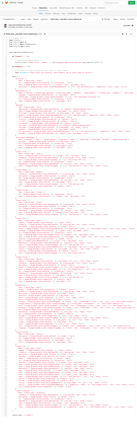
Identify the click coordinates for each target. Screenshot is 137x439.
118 (6, 275)
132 (6, 303)
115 (6, 269)
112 (6, 263)
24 (6, 85)
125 (6, 289)
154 (6, 348)
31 (6, 99)
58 (6, 153)
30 (6, 97)
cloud (20, 2)
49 (6, 135)
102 (6, 243)
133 (6, 305)
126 (6, 291)
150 (6, 340)
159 (6, 358)
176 (6, 393)
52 (6, 141)
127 (6, 293)
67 (6, 172)
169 (6, 378)
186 (6, 413)
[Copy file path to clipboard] (45, 34)
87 (6, 212)
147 (6, 334)
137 (6, 314)
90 (6, 218)
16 (6, 68)
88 (6, 214)
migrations (44, 19)
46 (6, 129)
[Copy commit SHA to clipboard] (132, 26)
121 (6, 281)
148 (6, 336)
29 (6, 95)
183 (6, 407)
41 (6, 119)
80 (6, 198)
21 (6, 78)
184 (6, 409)
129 (6, 297)
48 (6, 133)
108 (6, 255)
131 (6, 301)
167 (6, 374)
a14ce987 (126, 25)
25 (6, 87)
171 (6, 382)
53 (6, 143)
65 (6, 168)
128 (6, 295)
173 (6, 386)
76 (6, 190)
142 (6, 324)
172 (6, 384)
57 (6, 151)
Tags (63, 13)
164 (6, 368)
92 (6, 222)
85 (6, 208)
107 (6, 253)
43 (6, 123)
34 (6, 105)
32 (6, 101)
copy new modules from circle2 (19, 25)
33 (6, 103)
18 (6, 72)
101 (6, 241)
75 (6, 188)
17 (6, 70)
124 (6, 287)
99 (6, 237)
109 (6, 257)
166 (6, 372)
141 (6, 322)
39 (6, 115)
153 (6, 346)
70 (6, 178)
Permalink (130, 19)
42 (6, 121)
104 (6, 247)
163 (6, 366)
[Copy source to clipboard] (123, 34)
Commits (48, 13)
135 (6, 309)
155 (6, 350)
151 (6, 342)
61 (6, 160)
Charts (95, 13)
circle (29, 19)
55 (6, 147)
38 (6, 113)
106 (6, 251)
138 (6, 316)
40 (6, 117)
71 (6, 180)
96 (6, 230)
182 (6, 405)
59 (6, 155)
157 (6, 354)
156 (6, 352)
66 (6, 170)
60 (6, 157)
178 (6, 397)
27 (6, 91)
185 (6, 411)
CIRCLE (12, 2)
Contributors (71, 13)
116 (6, 271)
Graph (80, 13)
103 (6, 245)
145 (6, 330)
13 (6, 62)
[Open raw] (126, 34)
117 (6, 273)
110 (6, 259)
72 (6, 182)
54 (6, 145)
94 (6, 226)
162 (6, 364)
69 (6, 176)
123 (6, 285)
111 (6, 261)
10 (6, 56)
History (122, 19)
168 (6, 376)
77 (6, 192)
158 (6, 356)
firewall (35, 19)
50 (6, 137)
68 (6, 174)
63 (6, 164)
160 (6, 360)
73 (6, 184)
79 (6, 196)
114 (6, 267)
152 (6, 344)
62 (6, 162)
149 (6, 338)
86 (6, 210)
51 (6, 139)
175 (6, 391)
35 (6, 107)
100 (6, 239)
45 (6, 127)
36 (6, 109)
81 (6, 200)
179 (6, 399)
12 (6, 60)
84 (6, 206)
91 (6, 220)
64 (6, 166)
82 (6, 202)
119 (6, 277)
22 (6, 80)
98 (6, 234)
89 (6, 216)
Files (41, 13)
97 (6, 232)
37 (6, 111)
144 (6, 328)
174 (6, 389)
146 (6, 332)
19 (6, 74)
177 (6, 395)
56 (6, 149)
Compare (88, 13)
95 (6, 228)
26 (6, 89)
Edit (131, 34)
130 (6, 299)
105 (6, 249)
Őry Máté (11, 27)
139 (6, 318)
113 (6, 265)
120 (6, 279)
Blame (116, 19)
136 (6, 312)
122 (6, 283)
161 (6, 362)
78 (6, 194)
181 (6, 403)
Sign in (131, 3)
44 (6, 125)
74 (6, 186)
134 (6, 307)
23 (6, 83)
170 (6, 380)
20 (6, 76)
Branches (56, 13)
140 (6, 320)
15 (6, 66)
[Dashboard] (6, 3)
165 (6, 370)
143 (6, 326)
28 (6, 93)
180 (6, 401)
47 (6, 131)
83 (6, 204)
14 (6, 64)
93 (6, 224)
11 (6, 58)
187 (6, 415)
